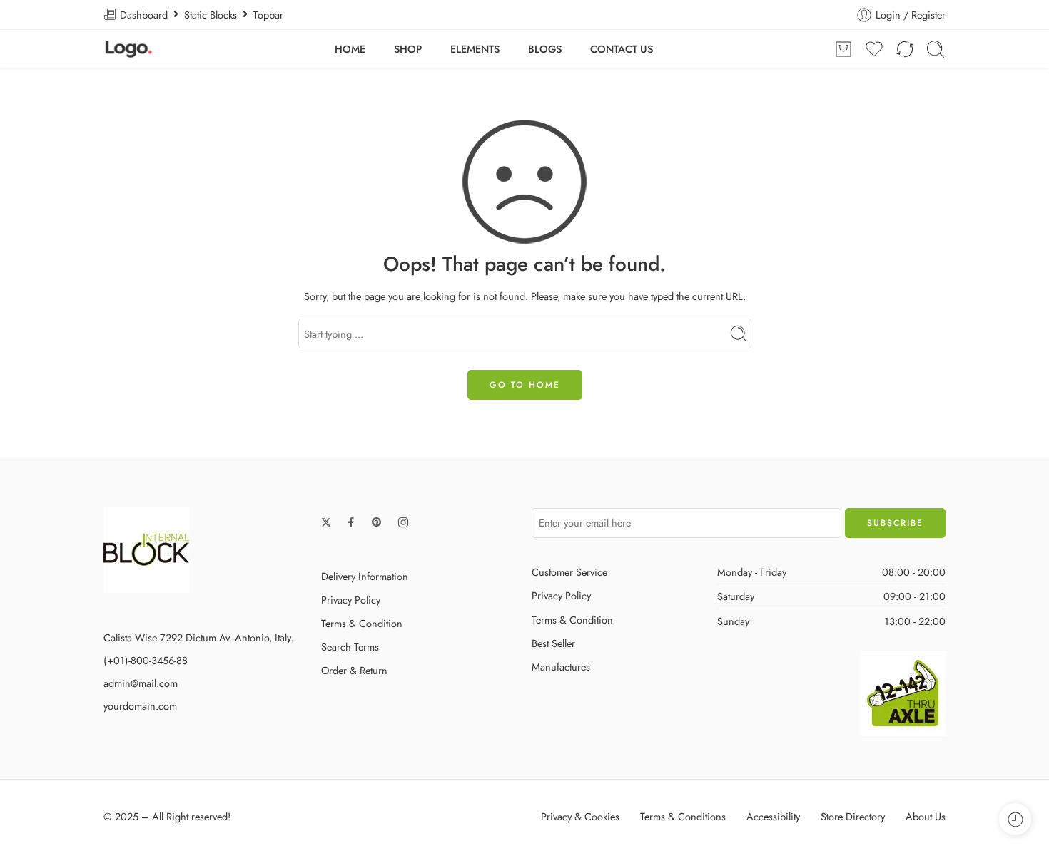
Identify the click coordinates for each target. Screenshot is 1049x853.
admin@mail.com (140, 683)
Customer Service (569, 571)
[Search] (936, 49)
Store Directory (853, 816)
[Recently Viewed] (1015, 819)
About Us (926, 816)
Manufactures (561, 666)
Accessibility (773, 816)
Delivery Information (364, 576)
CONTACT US (621, 48)
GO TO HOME (525, 384)
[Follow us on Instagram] (403, 522)
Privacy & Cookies (580, 816)
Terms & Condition (361, 623)
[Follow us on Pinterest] (376, 522)
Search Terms (350, 646)
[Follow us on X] (326, 522)
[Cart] (843, 49)
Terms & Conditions (683, 816)
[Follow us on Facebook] (351, 522)
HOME (350, 48)
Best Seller (553, 643)
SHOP (408, 48)
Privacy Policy (350, 599)
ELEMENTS (475, 48)
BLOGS (545, 48)
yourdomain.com (140, 705)
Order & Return (354, 670)
